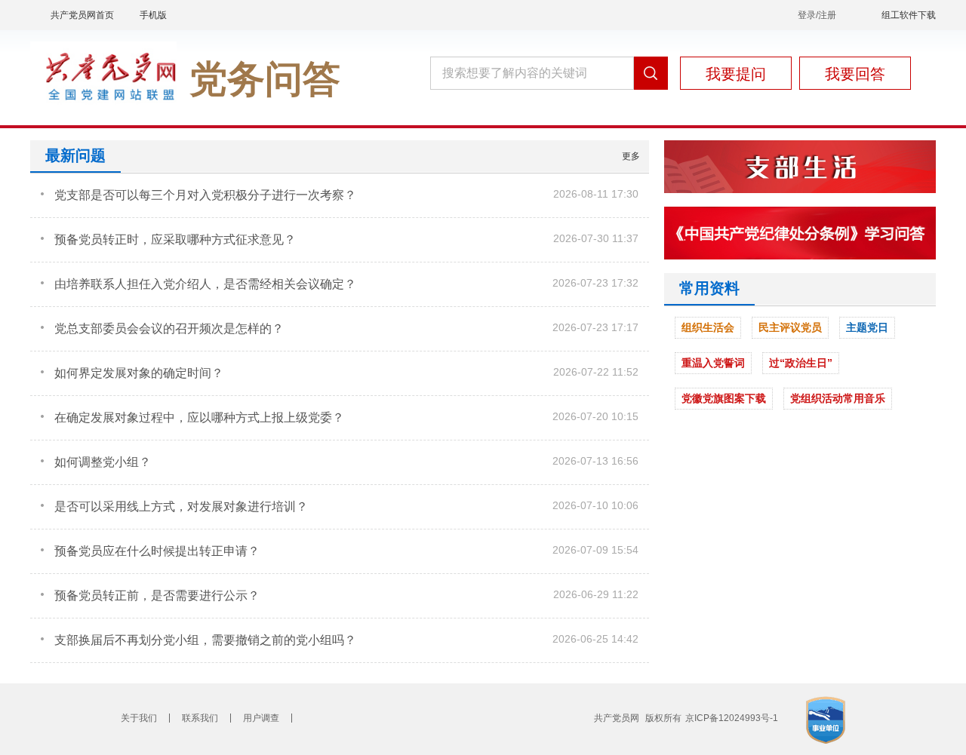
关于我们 (139, 718)
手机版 (153, 15)
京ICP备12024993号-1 (731, 718)
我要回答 (855, 74)
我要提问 (736, 74)
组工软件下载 (908, 15)
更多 (631, 156)
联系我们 (200, 718)
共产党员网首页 (82, 15)
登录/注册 (817, 15)
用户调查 (261, 718)
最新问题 (75, 155)
